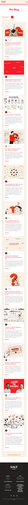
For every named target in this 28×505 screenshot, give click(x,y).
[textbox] (7, 17)
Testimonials (20, 484)
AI (5, 127)
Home (2, 5)
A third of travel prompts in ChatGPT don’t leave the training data (13, 257)
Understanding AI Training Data (13, 115)
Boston (7, 484)
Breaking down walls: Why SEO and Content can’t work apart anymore (13, 44)
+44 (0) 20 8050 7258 (8, 481)
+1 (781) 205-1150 (7, 490)
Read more (7, 56)
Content (7, 58)
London (8, 475)
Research (20, 489)
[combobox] (7, 17)
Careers (20, 486)
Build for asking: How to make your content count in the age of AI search (13, 293)
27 (19, 454)
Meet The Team (20, 491)
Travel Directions (20, 485)
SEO (9, 58)
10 (15, 454)
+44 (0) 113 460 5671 (20, 481)
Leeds (20, 475)
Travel (6, 449)
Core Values (20, 490)
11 (16, 454)
